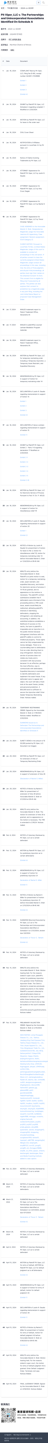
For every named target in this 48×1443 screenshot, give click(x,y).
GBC (12, 50)
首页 (2, 8)
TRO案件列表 (12, 8)
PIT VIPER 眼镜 (15, 39)
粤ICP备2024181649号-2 (22, 1435)
